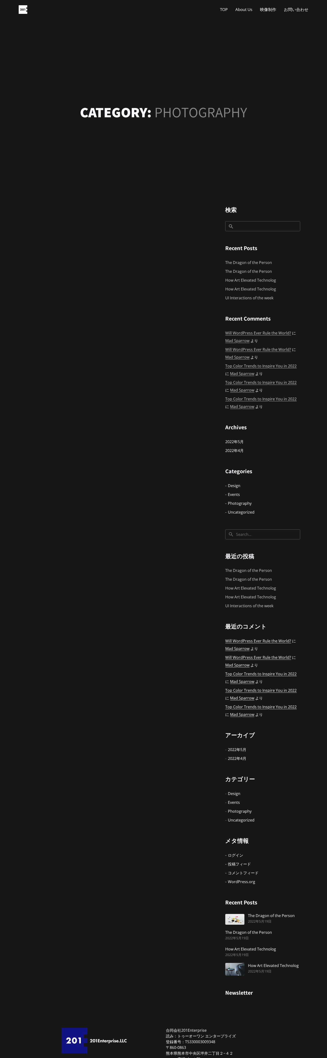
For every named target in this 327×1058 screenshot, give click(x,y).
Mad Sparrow (237, 340)
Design (234, 485)
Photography (240, 503)
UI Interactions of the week (249, 298)
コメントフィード (243, 872)
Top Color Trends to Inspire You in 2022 (261, 366)
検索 (231, 210)
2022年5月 (234, 441)
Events (234, 494)
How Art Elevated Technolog (250, 280)
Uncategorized (241, 512)
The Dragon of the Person (248, 262)
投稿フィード (239, 864)
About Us (243, 9)
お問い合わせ (296, 9)
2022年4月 (234, 450)
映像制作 (268, 9)
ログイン (235, 855)
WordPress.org (241, 881)
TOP (224, 9)
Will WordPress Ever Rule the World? (258, 333)
